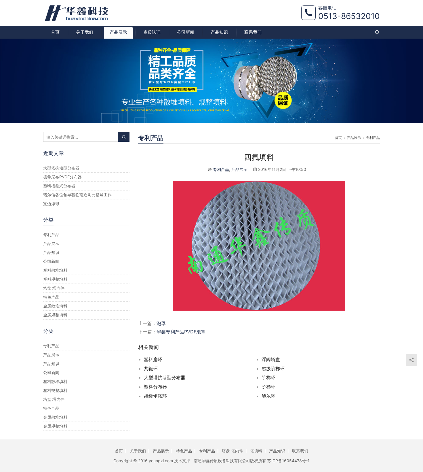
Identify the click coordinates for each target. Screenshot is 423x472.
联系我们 (253, 32)
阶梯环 (268, 377)
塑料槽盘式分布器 (59, 185)
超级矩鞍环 (155, 396)
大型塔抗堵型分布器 (164, 377)
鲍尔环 (268, 396)
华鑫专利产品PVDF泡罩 (181, 332)
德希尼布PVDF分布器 (62, 176)
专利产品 (221, 169)
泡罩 (161, 323)
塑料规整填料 (55, 279)
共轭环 (151, 368)
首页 (55, 32)
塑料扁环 (153, 359)
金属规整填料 (55, 314)
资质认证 (152, 32)
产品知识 (219, 32)
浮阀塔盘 (271, 359)
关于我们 (84, 32)
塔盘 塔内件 (53, 288)
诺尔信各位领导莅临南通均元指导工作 (77, 194)
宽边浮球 (51, 203)
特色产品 (51, 296)
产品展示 (118, 32)
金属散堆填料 (55, 305)
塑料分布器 (155, 387)
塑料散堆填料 (55, 270)
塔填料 (256, 450)
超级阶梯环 (273, 368)
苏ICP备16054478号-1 (288, 460)
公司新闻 (185, 32)
